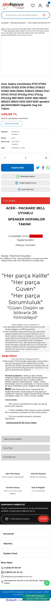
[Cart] (47, 6)
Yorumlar (8, 448)
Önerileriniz (9, 457)
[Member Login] (40, 5)
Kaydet (43, 519)
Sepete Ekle (17, 167)
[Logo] (12, 6)
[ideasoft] (11, 600)
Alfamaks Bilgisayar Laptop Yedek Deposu (36, 597)
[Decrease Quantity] (5, 158)
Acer (13, 138)
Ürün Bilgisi (9, 200)
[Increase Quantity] (46, 158)
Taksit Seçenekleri (12, 439)
